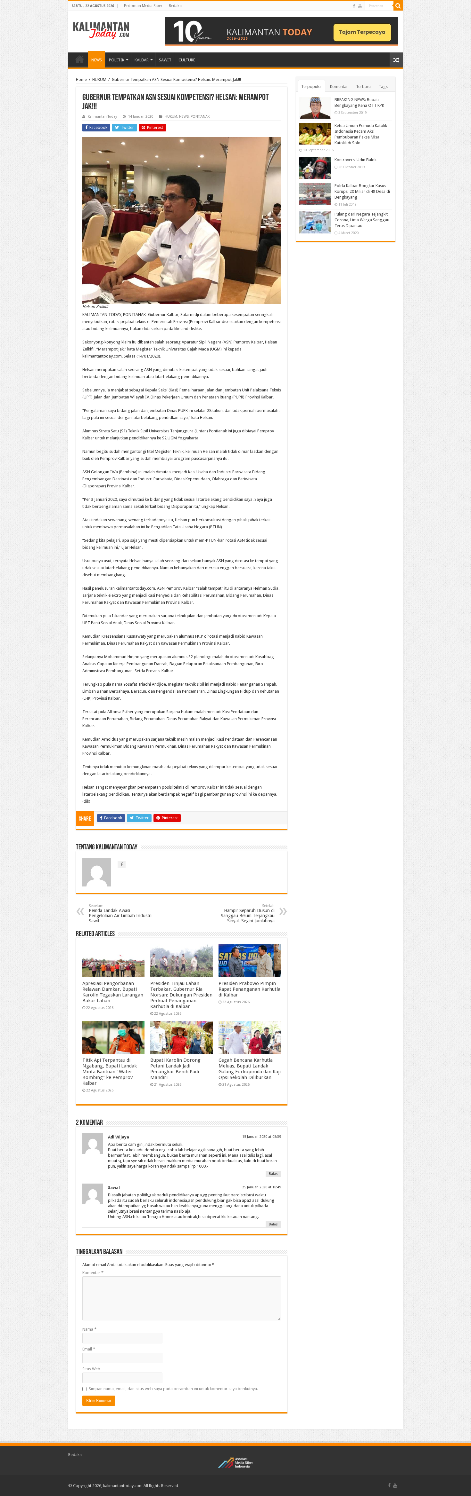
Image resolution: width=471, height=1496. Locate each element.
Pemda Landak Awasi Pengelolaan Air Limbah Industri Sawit (120, 913)
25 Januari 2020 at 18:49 (261, 1187)
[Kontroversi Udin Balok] (315, 168)
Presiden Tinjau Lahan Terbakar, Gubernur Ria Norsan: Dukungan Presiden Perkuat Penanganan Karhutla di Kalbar (181, 994)
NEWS (96, 60)
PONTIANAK (200, 116)
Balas (273, 1174)
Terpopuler (311, 86)
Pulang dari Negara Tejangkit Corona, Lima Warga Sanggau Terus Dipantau (362, 220)
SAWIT (165, 60)
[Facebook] (354, 6)
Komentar (92, 1272)
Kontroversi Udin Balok (355, 159)
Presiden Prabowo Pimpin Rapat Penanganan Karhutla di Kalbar (249, 989)
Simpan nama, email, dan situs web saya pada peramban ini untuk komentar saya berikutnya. (173, 1388)
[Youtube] (359, 6)
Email (88, 1349)
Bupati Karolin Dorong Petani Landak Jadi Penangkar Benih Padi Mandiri (175, 1068)
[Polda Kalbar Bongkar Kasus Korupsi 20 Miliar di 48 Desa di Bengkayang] (315, 194)
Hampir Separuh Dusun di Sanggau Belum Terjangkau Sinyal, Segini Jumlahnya (248, 913)
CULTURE (186, 60)
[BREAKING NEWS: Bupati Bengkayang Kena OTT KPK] (315, 108)
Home (81, 79)
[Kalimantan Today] (101, 30)
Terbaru (363, 86)
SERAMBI (79, 59)
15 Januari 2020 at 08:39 (261, 1137)
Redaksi (175, 6)
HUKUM (99, 79)
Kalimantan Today (102, 116)
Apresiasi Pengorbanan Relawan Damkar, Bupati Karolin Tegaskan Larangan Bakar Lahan (112, 992)
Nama (89, 1329)
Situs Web (91, 1368)
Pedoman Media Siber (143, 6)
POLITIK (116, 60)
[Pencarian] (398, 6)
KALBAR (142, 60)
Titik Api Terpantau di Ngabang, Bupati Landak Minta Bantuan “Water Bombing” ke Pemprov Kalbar (109, 1071)
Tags (383, 86)
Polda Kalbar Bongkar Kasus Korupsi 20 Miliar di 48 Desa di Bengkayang (362, 191)
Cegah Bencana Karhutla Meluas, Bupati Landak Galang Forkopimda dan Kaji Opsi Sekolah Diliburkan (250, 1068)
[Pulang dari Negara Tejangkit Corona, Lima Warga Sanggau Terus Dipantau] (315, 222)
